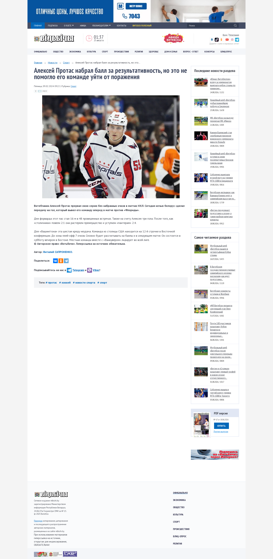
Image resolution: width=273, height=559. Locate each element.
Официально (40, 51)
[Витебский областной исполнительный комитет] (56, 556)
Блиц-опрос (179, 536)
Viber (96, 270)
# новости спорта (84, 282)
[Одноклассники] (60, 260)
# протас (52, 282)
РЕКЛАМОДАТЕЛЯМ (100, 25)
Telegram (78, 270)
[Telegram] (66, 260)
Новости (52, 62)
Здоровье (153, 51)
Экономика (75, 51)
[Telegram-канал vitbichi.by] (237, 40)
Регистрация (234, 34)
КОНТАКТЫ (121, 25)
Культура (91, 51)
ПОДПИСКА (53, 25)
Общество (58, 51)
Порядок (38, 521)
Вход (225, 34)
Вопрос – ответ (190, 51)
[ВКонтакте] (55, 260)
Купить (221, 425)
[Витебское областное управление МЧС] (70, 556)
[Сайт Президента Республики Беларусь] (41, 556)
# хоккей (65, 282)
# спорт (102, 282)
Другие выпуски (220, 431)
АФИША (83, 25)
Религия (139, 51)
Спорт (105, 51)
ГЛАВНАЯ (38, 25)
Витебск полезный (142, 25)
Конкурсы (209, 51)
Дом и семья (170, 51)
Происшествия (121, 51)
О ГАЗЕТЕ (67, 25)
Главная (38, 62)
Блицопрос (226, 51)
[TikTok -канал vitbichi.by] (217, 40)
